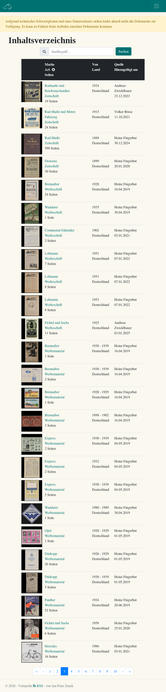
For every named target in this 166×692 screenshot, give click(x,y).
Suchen (123, 51)
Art (48, 69)
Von (96, 64)
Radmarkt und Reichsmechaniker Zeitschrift (57, 90)
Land (97, 69)
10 (115, 671)
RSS (39, 685)
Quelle (120, 64)
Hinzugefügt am (127, 69)
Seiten (50, 74)
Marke (50, 64)
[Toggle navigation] (156, 6)
